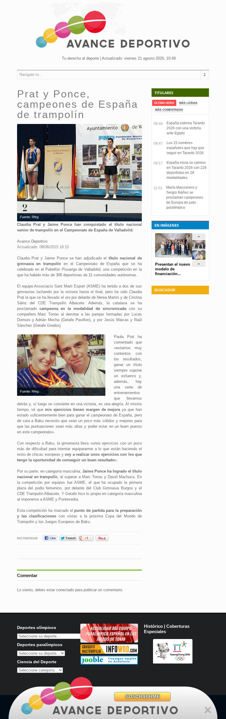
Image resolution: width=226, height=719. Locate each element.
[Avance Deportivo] (113, 31)
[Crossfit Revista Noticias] (109, 652)
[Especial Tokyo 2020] (109, 641)
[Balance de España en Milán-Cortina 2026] (198, 258)
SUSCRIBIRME (142, 697)
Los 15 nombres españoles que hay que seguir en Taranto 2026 (185, 148)
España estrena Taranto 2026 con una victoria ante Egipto (186, 128)
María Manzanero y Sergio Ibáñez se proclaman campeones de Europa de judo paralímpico (184, 197)
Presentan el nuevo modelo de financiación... (172, 269)
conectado (65, 590)
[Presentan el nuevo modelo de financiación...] (198, 248)
